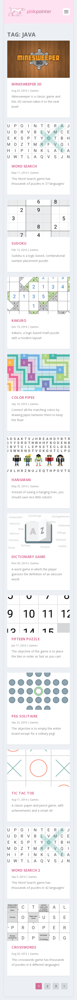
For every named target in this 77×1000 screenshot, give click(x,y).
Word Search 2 (26, 870)
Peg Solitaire (25, 716)
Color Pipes (23, 397)
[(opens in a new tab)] (38, 59)
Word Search (24, 166)
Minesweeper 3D (26, 84)
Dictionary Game (28, 556)
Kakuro (19, 320)
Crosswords (24, 947)
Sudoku (19, 243)
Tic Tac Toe (23, 793)
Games (34, 90)
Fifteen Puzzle (26, 639)
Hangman (21, 479)
